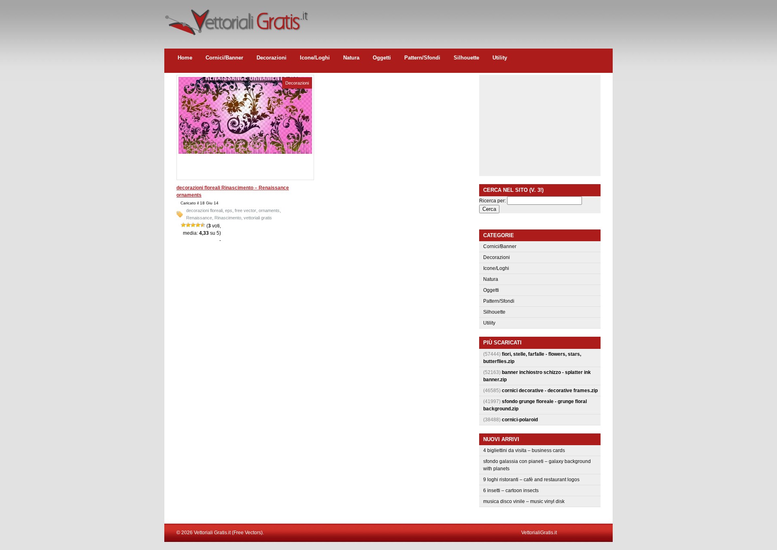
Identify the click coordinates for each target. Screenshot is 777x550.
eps (228, 210)
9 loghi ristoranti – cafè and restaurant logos (531, 479)
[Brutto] (188, 225)
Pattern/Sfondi (422, 58)
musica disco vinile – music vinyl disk (524, 501)
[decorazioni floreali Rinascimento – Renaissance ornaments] (245, 152)
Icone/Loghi (315, 58)
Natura (351, 58)
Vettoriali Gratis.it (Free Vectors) (236, 20)
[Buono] (197, 225)
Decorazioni (272, 58)
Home (185, 58)
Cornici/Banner (224, 58)
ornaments (269, 210)
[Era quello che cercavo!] (202, 225)
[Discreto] (193, 225)
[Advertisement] (465, 18)
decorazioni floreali (204, 210)
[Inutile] (183, 225)
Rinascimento (227, 217)
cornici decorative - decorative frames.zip (550, 390)
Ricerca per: (492, 201)
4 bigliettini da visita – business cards (524, 450)
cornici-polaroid (520, 420)
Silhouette (466, 58)
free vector (245, 210)
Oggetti (382, 58)
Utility (500, 58)
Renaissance (199, 217)
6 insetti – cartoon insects (511, 490)
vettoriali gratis (258, 217)
